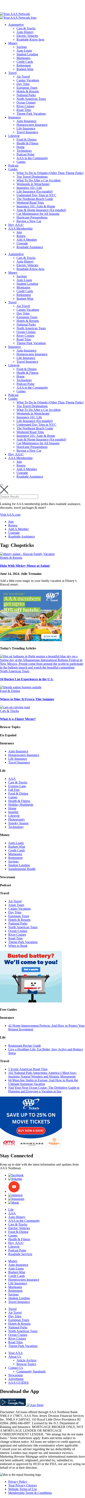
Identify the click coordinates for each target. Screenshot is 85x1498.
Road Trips (24, 110)
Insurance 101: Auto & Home (36, 206)
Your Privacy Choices (22, 1485)
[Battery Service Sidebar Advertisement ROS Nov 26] (31, 1001)
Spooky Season (18, 823)
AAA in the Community (32, 158)
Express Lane (17, 786)
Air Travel (23, 76)
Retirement (24, 65)
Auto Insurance (27, 121)
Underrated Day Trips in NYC (36, 195)
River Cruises (25, 106)
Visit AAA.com (10, 514)
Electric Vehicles (27, 35)
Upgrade (22, 243)
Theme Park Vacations (31, 113)
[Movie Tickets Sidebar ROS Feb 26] (31, 1147)
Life (11, 1209)
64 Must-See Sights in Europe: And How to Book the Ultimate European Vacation (43, 1082)
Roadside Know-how (31, 39)
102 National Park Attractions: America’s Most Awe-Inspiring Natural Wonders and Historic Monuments (42, 1074)
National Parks (26, 95)
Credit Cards (25, 61)
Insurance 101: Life (29, 187)
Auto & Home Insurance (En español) (41, 210)
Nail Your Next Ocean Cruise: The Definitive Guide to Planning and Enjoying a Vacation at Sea (43, 1089)
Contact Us (15, 1367)
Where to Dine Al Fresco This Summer (27, 699)
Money (13, 43)
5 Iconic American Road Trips (27, 1069)
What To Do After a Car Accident (38, 180)
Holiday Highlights (20, 804)
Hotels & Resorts (28, 91)
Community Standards (31, 1371)
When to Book (17, 945)
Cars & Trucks (26, 28)
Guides (13, 169)
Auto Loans (24, 50)
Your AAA (15, 1353)
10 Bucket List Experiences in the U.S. (26, 679)
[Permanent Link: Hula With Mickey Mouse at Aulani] (27, 554)
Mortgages (23, 58)
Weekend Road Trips (30, 202)
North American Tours (31, 99)
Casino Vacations (28, 80)
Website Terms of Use (22, 1489)
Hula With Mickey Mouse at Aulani (25, 565)
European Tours (27, 87)
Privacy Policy (17, 1481)
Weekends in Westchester (33, 184)
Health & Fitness (27, 143)
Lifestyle (14, 136)
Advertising (16, 1379)
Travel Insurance (27, 132)
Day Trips (23, 84)
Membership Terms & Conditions (30, 1492)
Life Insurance (26, 128)
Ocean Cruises (26, 102)
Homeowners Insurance (32, 124)
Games (21, 162)
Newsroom (15, 1375)
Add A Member (27, 239)
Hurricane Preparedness (32, 217)
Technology (24, 150)
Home (21, 147)
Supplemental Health (21, 869)
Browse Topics (26, 1364)
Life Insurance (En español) (35, 191)
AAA (12, 778)
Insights (13, 812)
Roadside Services (20, 1254)
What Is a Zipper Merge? (18, 719)
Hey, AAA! (16, 225)
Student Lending (27, 54)
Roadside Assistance (30, 247)
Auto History (25, 32)
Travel (12, 73)
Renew (21, 236)
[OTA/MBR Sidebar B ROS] (31, 640)
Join (19, 232)
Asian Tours (16, 905)
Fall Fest (13, 790)
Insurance (14, 117)
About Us (14, 1356)
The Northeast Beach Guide (35, 199)
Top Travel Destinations (32, 176)
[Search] (1, 484)
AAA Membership (20, 228)
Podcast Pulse (25, 154)
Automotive (16, 24)
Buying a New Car (29, 221)
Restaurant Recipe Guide (24, 1045)
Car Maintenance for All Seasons (38, 213)
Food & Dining (27, 139)
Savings (22, 47)
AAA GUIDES (18, 1382)
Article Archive (27, 1360)
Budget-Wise (25, 69)
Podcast (13, 165)
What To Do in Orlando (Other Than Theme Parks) (50, 173)
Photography (16, 819)
